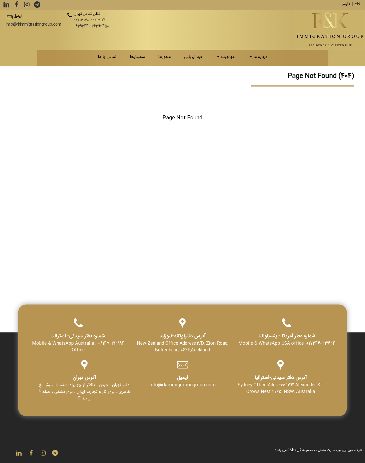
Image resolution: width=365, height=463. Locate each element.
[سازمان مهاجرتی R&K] (330, 30)
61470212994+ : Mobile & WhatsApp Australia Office (78, 347)
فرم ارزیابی (193, 57)
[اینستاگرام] (26, 6)
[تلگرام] (37, 6)
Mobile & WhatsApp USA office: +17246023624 (286, 344)
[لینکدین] (6, 6)
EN (357, 4)
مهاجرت (228, 57)
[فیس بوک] (16, 6)
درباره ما (260, 57)
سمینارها (137, 57)
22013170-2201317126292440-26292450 (91, 24)
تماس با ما (107, 57)
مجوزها (164, 57)
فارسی (344, 4)
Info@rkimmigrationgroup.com (33, 25)
